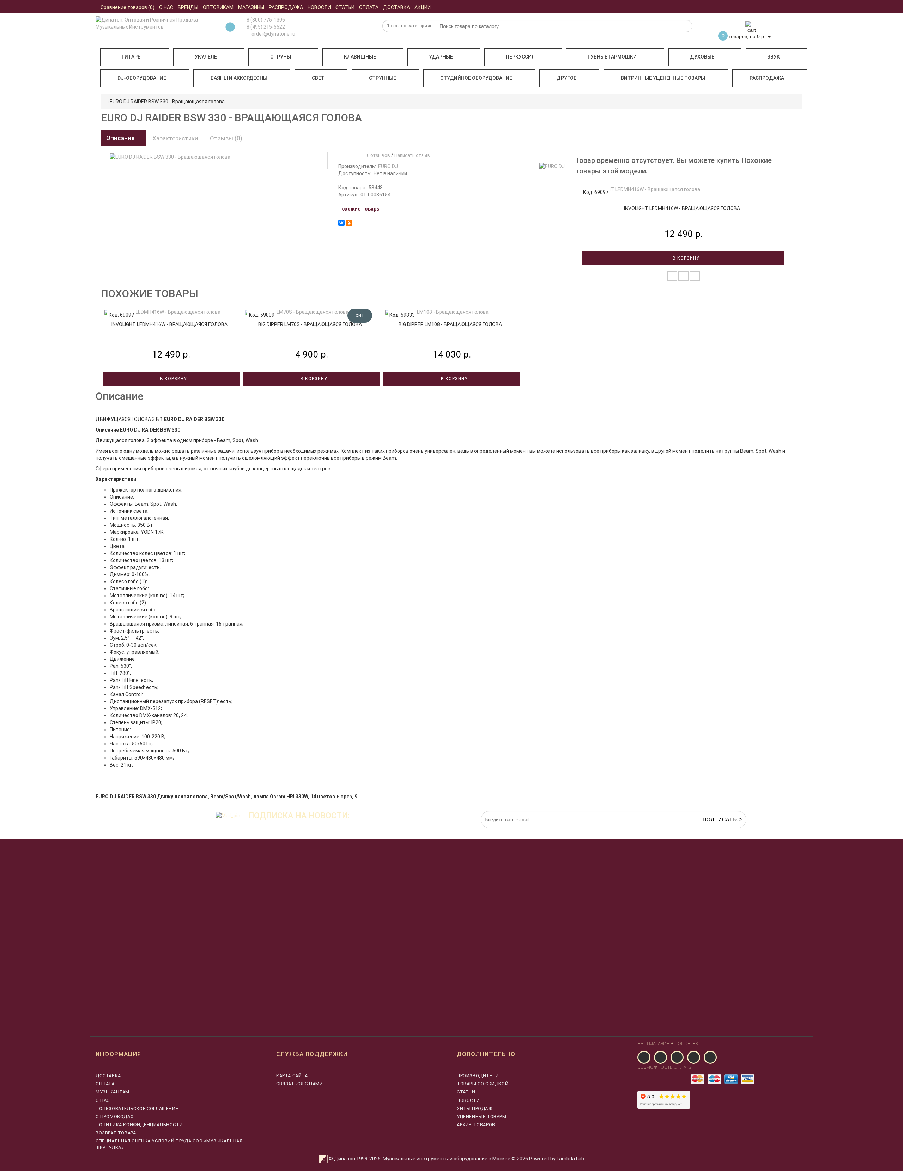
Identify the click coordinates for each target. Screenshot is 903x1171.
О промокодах (114, 1116)
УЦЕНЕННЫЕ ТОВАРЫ (482, 1116)
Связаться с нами (299, 1083)
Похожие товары (359, 209)
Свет (318, 78)
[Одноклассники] (349, 223)
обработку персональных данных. (713, 831)
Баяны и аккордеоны (239, 78)
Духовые (702, 57)
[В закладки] (672, 276)
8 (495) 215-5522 (266, 27)
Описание (121, 137)
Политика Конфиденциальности (139, 1124)
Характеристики (175, 138)
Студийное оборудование (476, 78)
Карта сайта (292, 1075)
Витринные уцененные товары (663, 78)
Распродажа (767, 78)
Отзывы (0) (226, 138)
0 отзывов (377, 155)
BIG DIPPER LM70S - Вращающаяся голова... (311, 324)
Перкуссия (520, 57)
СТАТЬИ (466, 1091)
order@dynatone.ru (272, 34)
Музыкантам (112, 1091)
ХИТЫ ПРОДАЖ (475, 1108)
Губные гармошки (612, 57)
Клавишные (360, 57)
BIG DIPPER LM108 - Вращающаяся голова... (452, 324)
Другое (566, 78)
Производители (478, 1075)
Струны (280, 57)
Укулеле (206, 57)
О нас (103, 1100)
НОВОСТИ (468, 1100)
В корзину (685, 258)
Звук (773, 57)
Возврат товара (116, 1132)
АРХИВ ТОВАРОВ (476, 1124)
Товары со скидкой (482, 1083)
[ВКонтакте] (341, 223)
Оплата (105, 1083)
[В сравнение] (683, 276)
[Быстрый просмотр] (695, 276)
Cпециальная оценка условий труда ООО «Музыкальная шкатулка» (169, 1144)
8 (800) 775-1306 (266, 20)
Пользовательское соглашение (137, 1108)
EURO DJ (388, 166)
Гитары (132, 57)
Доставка (108, 1075)
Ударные (441, 57)
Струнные (382, 78)
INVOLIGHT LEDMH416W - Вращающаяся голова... (683, 208)
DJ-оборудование (141, 78)
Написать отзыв (412, 155)
